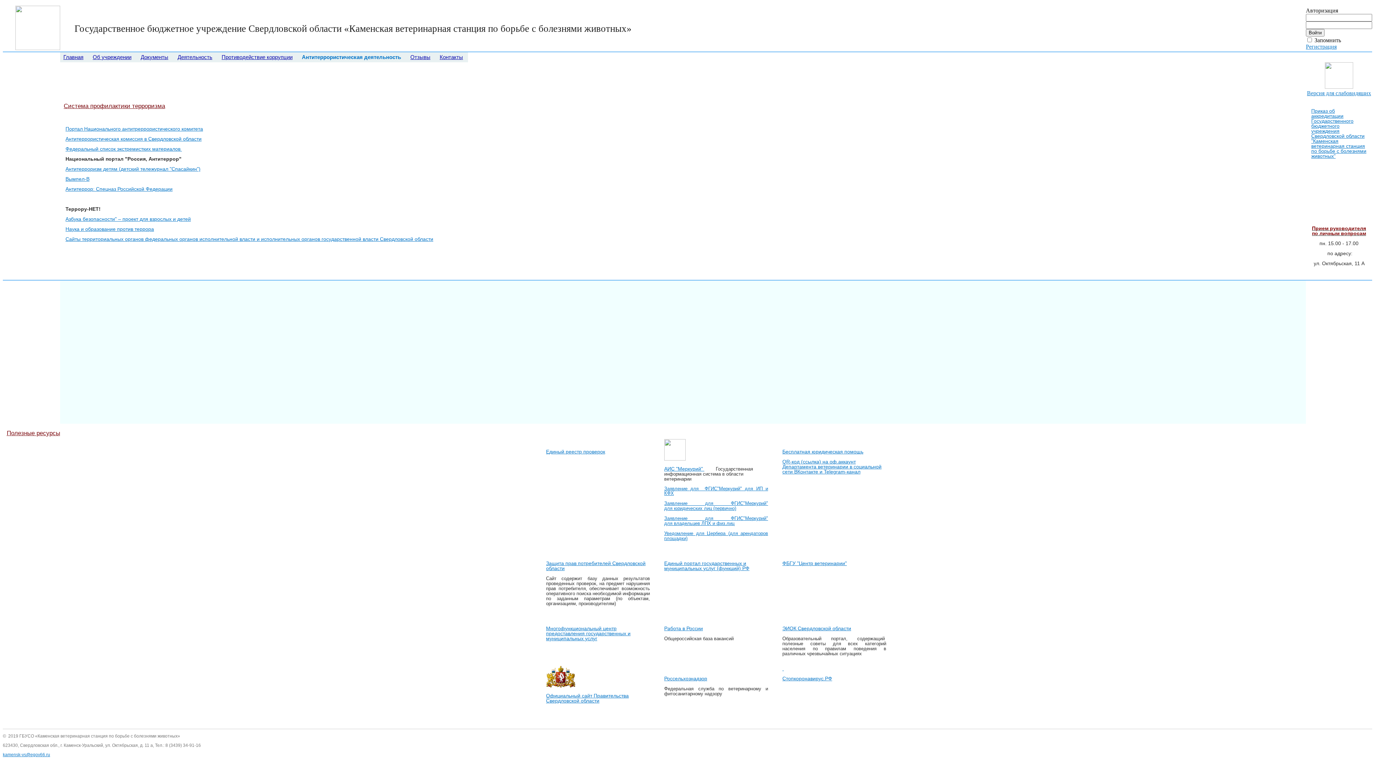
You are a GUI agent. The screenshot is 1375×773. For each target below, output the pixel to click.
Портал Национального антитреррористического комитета (134, 129)
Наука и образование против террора (110, 229)
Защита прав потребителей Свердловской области (596, 565)
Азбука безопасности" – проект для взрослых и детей (128, 219)
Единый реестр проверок (575, 451)
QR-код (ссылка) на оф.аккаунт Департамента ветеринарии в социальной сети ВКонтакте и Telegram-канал (832, 467)
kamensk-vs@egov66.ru (26, 754)
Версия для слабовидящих (1339, 93)
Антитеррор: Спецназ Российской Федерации (119, 189)
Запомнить (1327, 40)
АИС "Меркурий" (684, 469)
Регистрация (1321, 47)
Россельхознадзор (685, 678)
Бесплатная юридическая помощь (822, 451)
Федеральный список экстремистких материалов (124, 149)
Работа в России (683, 628)
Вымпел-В (78, 179)
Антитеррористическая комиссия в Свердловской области (134, 139)
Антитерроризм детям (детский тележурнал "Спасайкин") (133, 169)
